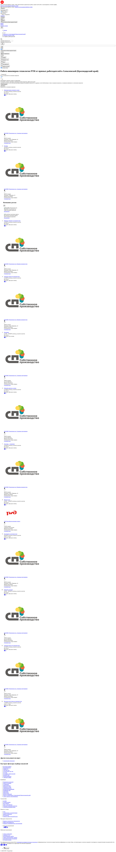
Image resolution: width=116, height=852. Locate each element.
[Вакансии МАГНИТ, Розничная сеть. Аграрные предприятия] (59, 114)
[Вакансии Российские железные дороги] (59, 513)
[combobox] (7, 41)
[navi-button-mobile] (2, 27)
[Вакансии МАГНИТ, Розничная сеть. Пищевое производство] (59, 245)
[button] (2, 23)
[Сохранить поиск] (2, 47)
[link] (3, 20)
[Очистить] (2, 44)
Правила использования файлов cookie (23, 7)
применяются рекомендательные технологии (27, 842)
